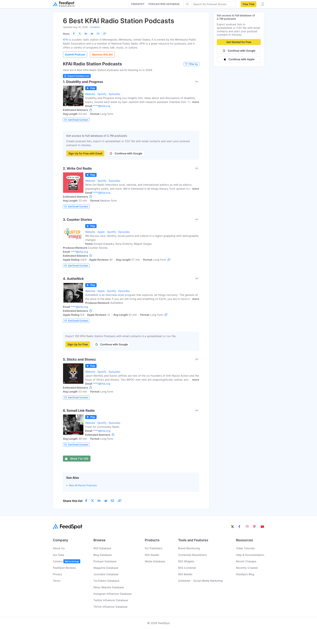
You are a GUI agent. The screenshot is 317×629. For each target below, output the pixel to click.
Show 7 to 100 (79, 458)
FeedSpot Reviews (64, 567)
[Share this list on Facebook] (74, 34)
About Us (59, 548)
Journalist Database (105, 574)
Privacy (57, 574)
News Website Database (108, 587)
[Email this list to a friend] (98, 34)
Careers (66, 561)
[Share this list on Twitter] (80, 34)
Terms (56, 580)
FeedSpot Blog (245, 574)
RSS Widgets (186, 561)
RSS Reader (152, 555)
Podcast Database (104, 561)
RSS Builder (185, 574)
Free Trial (248, 4)
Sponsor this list (102, 54)
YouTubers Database (106, 580)
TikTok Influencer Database (110, 606)
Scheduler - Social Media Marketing (200, 580)
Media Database (155, 561)
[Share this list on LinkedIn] (86, 34)
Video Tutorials (245, 548)
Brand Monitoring (189, 548)
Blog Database (102, 555)
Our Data (58, 555)
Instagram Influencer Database (112, 593)
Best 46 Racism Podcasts (83, 485)
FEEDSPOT (137, 4)
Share (66, 33)
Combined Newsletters (192, 555)
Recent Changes (246, 561)
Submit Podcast (75, 54)
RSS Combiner (187, 567)
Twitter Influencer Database (110, 600)
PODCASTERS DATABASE (163, 4)
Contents (95, 27)
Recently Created (247, 567)
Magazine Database (105, 567)
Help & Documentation (250, 555)
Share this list (73, 501)
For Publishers (153, 548)
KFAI (65, 39)
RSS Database (102, 548)
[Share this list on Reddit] (92, 34)
